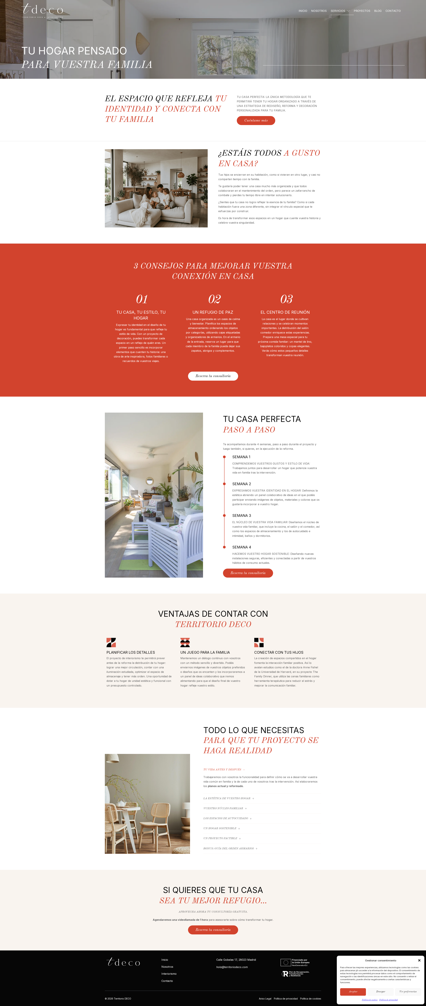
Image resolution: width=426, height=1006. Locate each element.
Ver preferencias (408, 992)
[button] (419, 960)
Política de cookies (370, 1000)
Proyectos (362, 10)
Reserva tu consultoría (213, 376)
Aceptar (353, 992)
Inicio (303, 10)
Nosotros (319, 10)
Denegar (380, 992)
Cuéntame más (256, 120)
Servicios (338, 10)
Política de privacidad (388, 1000)
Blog (378, 10)
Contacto (393, 10)
